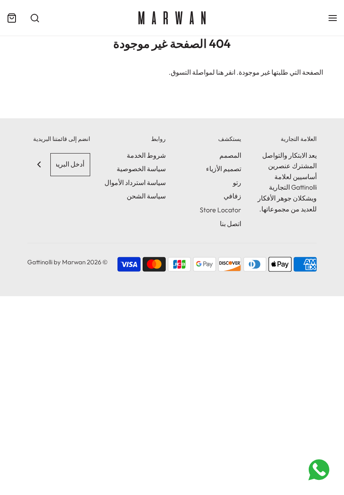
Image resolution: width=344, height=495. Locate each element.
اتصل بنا (230, 223)
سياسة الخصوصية (141, 168)
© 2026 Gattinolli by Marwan (67, 262)
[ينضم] (38, 164)
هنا (220, 72)
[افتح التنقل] (332, 17)
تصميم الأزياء (223, 168)
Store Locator (220, 210)
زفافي (232, 196)
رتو (237, 182)
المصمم (230, 155)
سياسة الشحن (146, 196)
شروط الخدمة (146, 155)
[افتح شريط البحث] (34, 17)
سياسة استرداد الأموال (135, 182)
